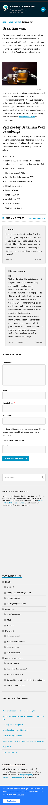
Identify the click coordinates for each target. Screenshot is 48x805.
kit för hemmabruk (27, 116)
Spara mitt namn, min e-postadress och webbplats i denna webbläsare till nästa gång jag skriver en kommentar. (23, 432)
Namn (5, 390)
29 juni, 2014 (11, 260)
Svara (40, 260)
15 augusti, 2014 (16, 342)
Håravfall (10, 625)
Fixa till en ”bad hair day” (17, 669)
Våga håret (6, 746)
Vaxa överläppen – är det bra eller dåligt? (18, 711)
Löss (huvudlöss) (14, 614)
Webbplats (7, 416)
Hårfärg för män (13, 598)
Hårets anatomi (13, 636)
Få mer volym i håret (15, 674)
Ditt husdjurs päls (14, 652)
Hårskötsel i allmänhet (14, 658)
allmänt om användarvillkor (13, 777)
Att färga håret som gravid (12, 724)
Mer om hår (10, 631)
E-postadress (8, 403)
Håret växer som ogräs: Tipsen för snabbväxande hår (23, 741)
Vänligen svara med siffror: (13, 440)
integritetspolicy (26, 774)
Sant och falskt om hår (16, 641)
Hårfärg (8, 582)
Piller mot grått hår (10, 752)
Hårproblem (10, 609)
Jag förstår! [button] (11, 801)
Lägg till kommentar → (37, 218)
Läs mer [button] (20, 795)
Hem (4, 22)
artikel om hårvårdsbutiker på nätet (22, 501)
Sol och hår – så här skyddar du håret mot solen (26, 680)
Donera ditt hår (13, 647)
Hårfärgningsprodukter (16, 603)
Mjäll (9, 620)
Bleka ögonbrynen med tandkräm (15, 730)
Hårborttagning (14, 22)
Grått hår (11, 587)
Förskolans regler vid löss (12, 735)
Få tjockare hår (13, 663)
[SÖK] (42, 477)
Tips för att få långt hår (16, 685)
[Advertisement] (24, 541)
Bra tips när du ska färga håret (19, 593)
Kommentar (7, 363)
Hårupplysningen (22, 6)
